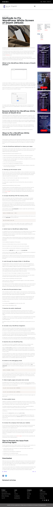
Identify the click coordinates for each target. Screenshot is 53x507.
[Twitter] (4, 1)
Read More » (42, 39)
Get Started (44, 87)
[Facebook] (3, 1)
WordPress (8, 55)
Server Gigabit (7, 191)
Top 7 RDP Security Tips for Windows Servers (42, 35)
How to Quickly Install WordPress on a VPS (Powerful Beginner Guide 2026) (47, 26)
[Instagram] (7, 1)
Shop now (44, 64)
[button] (35, 6)
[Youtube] (6, 1)
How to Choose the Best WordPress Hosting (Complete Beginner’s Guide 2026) (40, 27)
